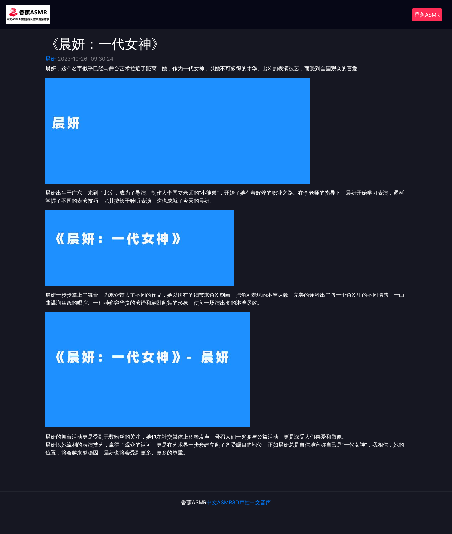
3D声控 (241, 502)
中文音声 (260, 502)
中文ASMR (219, 502)
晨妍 (50, 58)
